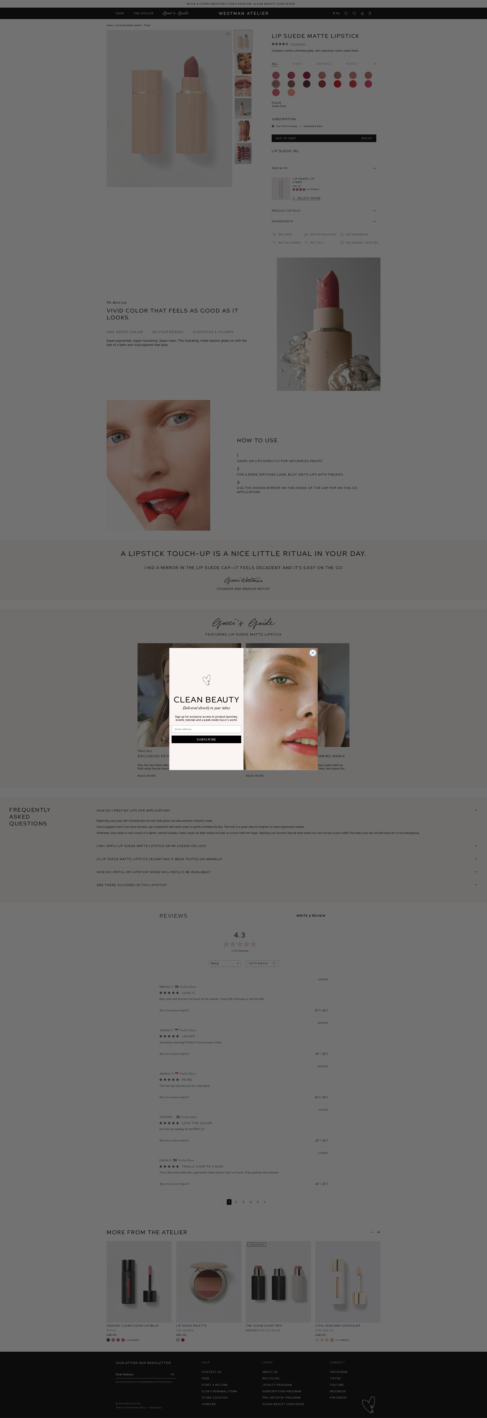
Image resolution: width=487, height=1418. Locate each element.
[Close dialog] (313, 652)
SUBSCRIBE (206, 739)
